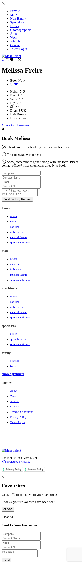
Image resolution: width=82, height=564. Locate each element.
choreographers (13, 374)
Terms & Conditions (21, 411)
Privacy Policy (18, 417)
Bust (13, 95)
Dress (14, 110)
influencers (16, 232)
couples (14, 360)
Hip (12, 103)
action (13, 333)
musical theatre (18, 237)
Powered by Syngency (17, 461)
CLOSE (8, 509)
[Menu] (3, 3)
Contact (14, 406)
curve (13, 221)
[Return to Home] (11, 56)
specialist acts (18, 339)
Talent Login (17, 422)
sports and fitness (20, 242)
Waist (13, 99)
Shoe (13, 106)
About (13, 390)
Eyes (13, 118)
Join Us (14, 401)
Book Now (17, 80)
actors (13, 216)
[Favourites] (10, 60)
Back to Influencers (16, 125)
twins (13, 366)
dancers (14, 226)
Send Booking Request (17, 199)
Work (13, 396)
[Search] (3, 60)
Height (14, 91)
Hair (13, 114)
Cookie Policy (35, 469)
